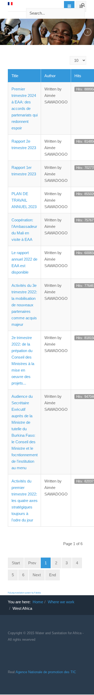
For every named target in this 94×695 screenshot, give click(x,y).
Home (38, 602)
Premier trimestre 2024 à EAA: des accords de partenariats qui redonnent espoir (24, 108)
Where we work (61, 602)
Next (37, 575)
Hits (77, 76)
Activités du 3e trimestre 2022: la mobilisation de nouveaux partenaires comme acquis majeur (24, 305)
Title (14, 76)
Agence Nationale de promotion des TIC (46, 672)
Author (50, 76)
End (52, 575)
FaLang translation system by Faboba (24, 593)
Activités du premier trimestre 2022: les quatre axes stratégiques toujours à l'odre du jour (24, 500)
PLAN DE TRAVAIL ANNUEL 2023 (24, 200)
